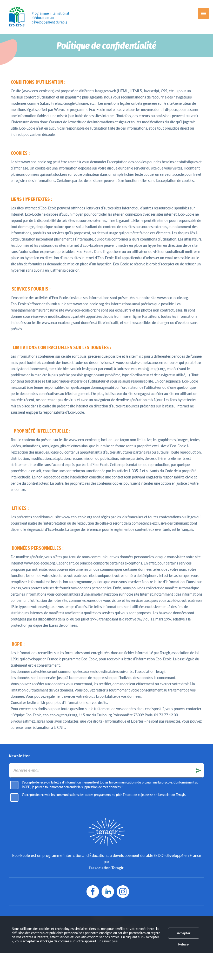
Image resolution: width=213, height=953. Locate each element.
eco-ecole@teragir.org (60, 715)
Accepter (183, 933)
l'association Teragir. (106, 867)
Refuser (184, 944)
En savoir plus (107, 941)
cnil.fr (41, 702)
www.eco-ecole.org (36, 162)
